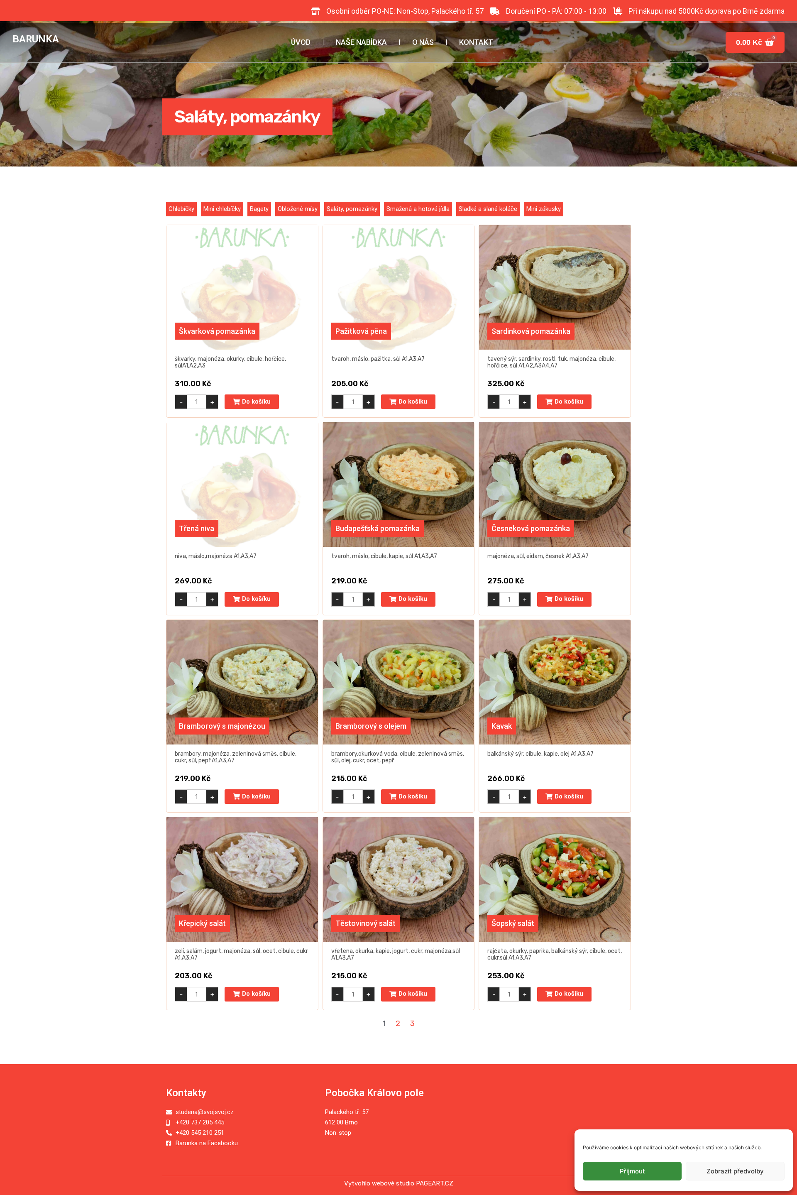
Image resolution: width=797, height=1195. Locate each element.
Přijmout (632, 1171)
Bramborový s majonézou (222, 726)
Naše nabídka (361, 42)
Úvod (300, 42)
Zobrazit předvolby (735, 1171)
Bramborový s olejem (370, 726)
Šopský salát (512, 923)
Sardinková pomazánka (530, 331)
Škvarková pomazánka (217, 331)
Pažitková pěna (361, 331)
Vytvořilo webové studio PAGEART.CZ (398, 1183)
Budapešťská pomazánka (377, 528)
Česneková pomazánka (530, 528)
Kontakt (476, 42)
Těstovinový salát (365, 923)
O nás (423, 42)
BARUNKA (35, 39)
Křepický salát (202, 923)
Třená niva (196, 528)
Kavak (501, 726)
